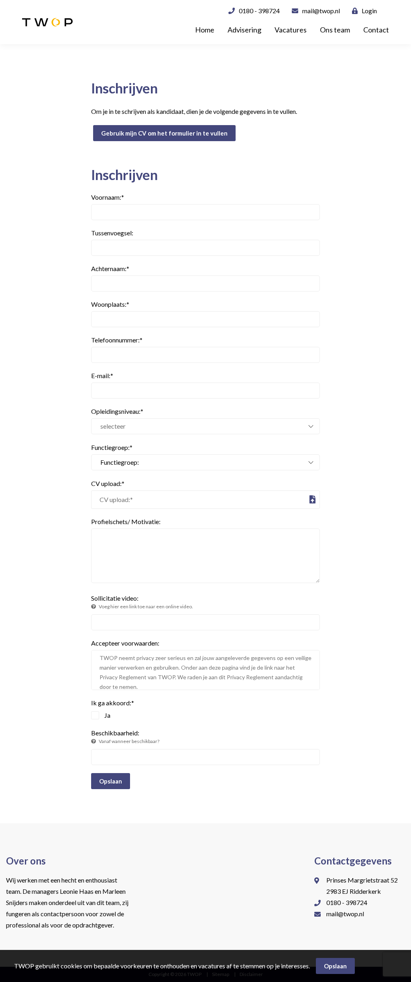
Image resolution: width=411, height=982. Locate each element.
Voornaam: (107, 197)
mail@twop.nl (321, 10)
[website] (47, 22)
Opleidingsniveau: (117, 411)
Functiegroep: (111, 447)
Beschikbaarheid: (125, 736)
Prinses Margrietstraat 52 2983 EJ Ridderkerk (362, 885)
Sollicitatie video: (142, 601)
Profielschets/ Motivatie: (126, 521)
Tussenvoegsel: (112, 233)
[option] (205, 45)
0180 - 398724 (259, 10)
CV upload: (107, 483)
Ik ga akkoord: (112, 703)
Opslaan (110, 781)
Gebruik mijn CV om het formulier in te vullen (164, 133)
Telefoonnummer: (116, 340)
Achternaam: (110, 268)
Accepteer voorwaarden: (125, 643)
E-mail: (102, 375)
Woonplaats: (110, 304)
